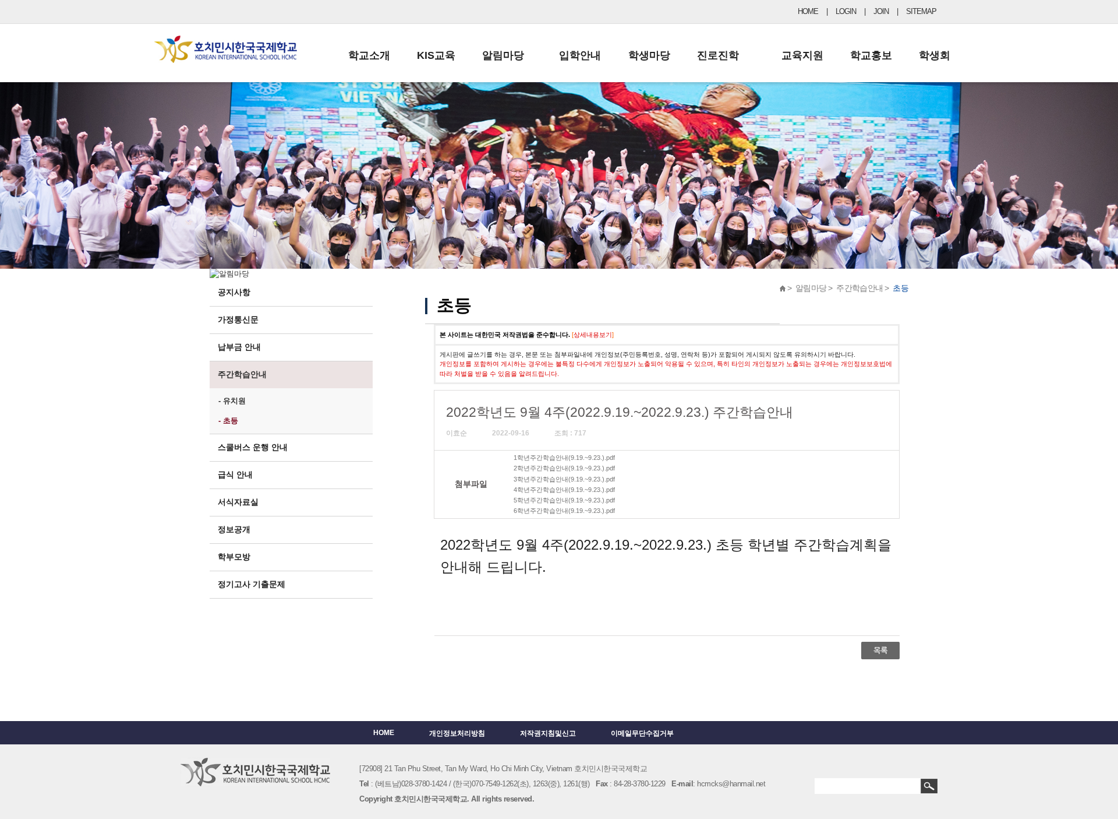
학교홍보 (871, 55)
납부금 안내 (239, 346)
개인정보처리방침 (457, 733)
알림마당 (503, 55)
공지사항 (234, 292)
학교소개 (369, 55)
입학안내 (580, 55)
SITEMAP (921, 11)
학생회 (934, 55)
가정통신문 (238, 319)
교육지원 (802, 55)
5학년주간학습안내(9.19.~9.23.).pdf (564, 500)
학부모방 (234, 556)
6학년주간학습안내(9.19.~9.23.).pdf (564, 510)
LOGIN (846, 11)
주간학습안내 (242, 374)
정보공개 (234, 529)
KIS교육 (436, 55)
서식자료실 (238, 502)
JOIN (881, 11)
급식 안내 (235, 474)
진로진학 (718, 55)
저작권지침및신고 (548, 733)
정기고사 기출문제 (251, 584)
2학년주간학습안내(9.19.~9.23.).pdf (564, 468)
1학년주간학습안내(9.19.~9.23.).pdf (564, 457)
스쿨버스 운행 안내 (253, 447)
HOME (808, 11)
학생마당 (649, 55)
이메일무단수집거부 (642, 733)
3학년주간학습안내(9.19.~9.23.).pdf (564, 479)
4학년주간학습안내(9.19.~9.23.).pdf (564, 489)
